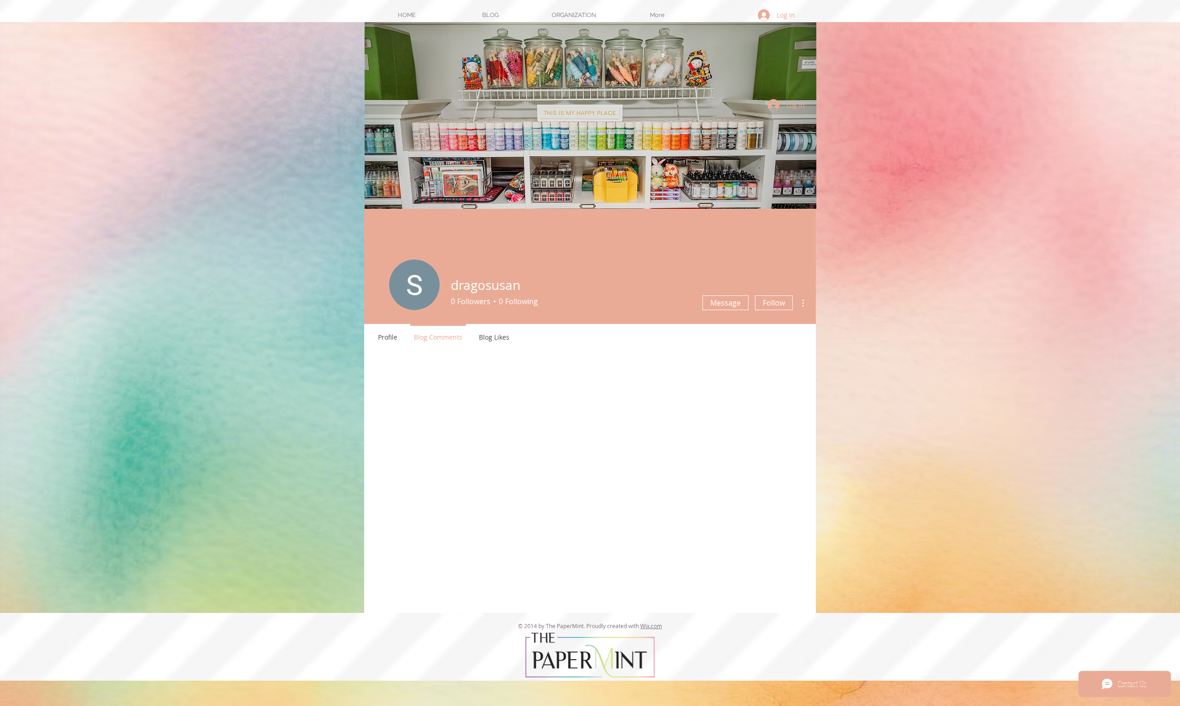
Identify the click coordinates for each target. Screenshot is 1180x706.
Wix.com (651, 626)
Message (725, 303)
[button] (573, 15)
